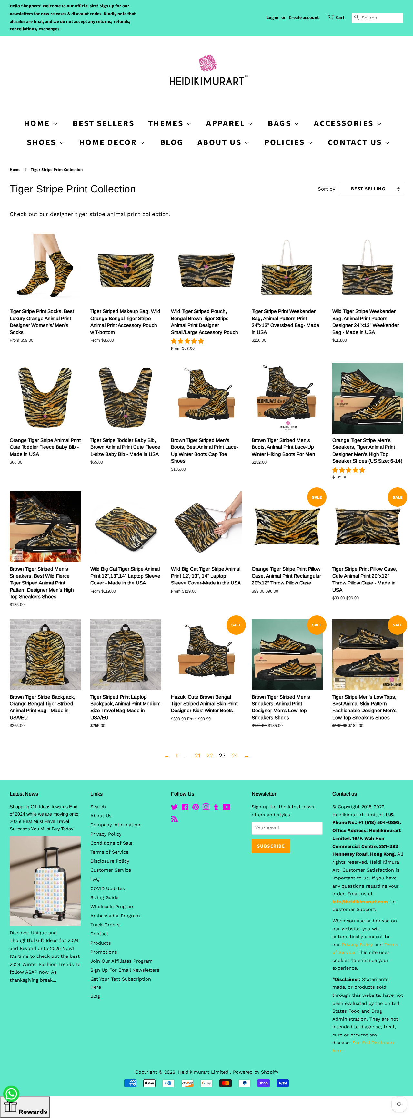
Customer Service (110, 870)
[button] (188, 341)
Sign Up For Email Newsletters (124, 970)
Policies (285, 142)
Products (100, 943)
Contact (99, 934)
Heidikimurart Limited (204, 1072)
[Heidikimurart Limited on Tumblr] (216, 808)
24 (235, 755)
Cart (340, 18)
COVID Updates (107, 888)
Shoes (43, 142)
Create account (304, 18)
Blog (172, 142)
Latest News (24, 794)
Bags (281, 123)
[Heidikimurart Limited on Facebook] (185, 808)
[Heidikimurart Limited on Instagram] (205, 808)
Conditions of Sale (111, 843)
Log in (272, 18)
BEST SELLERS (103, 123)
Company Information (115, 825)
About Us (220, 142)
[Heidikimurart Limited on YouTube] (226, 808)
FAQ (95, 879)
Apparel (226, 123)
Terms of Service (109, 852)
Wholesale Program (112, 906)
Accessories (345, 123)
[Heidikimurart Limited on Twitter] (174, 808)
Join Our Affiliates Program (121, 961)
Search (98, 806)
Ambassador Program (115, 915)
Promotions (103, 952)
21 (197, 755)
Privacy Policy (105, 834)
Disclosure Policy (109, 861)
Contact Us (356, 142)
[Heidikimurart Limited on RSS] (174, 820)
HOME (38, 123)
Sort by (326, 189)
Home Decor (109, 142)
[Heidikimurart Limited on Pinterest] (195, 808)
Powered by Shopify (255, 1072)
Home (15, 169)
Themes (167, 123)
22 (209, 755)
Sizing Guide (104, 897)
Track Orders (105, 924)
